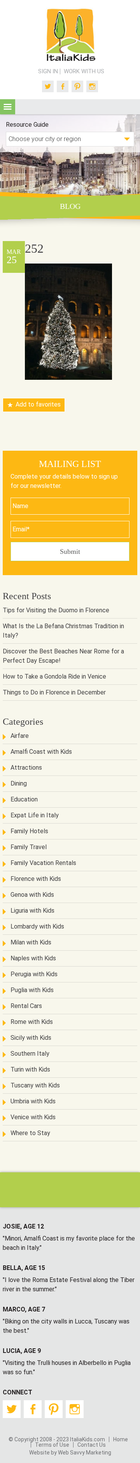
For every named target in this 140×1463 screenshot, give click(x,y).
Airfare (19, 735)
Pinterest (77, 86)
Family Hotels (29, 831)
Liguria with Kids (32, 910)
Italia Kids (70, 35)
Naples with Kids (33, 958)
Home (120, 1439)
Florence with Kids (35, 878)
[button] (7, 106)
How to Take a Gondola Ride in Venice (54, 676)
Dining (18, 783)
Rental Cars (26, 1006)
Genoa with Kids (32, 894)
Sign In (48, 71)
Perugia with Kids (34, 974)
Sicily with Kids (30, 1037)
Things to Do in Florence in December (54, 692)
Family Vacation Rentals (43, 863)
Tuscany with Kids (35, 1085)
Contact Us (91, 1444)
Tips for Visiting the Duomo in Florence (56, 610)
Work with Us (84, 71)
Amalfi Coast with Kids (41, 751)
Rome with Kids (31, 1021)
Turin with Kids (30, 1069)
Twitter (48, 86)
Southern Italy (29, 1053)
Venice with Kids (33, 1117)
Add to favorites (38, 404)
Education (24, 799)
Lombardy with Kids (37, 926)
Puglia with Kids (32, 990)
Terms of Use (52, 1444)
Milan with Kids (30, 942)
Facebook (62, 86)
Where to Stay (30, 1133)
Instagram (92, 86)
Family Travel (28, 847)
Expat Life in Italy (34, 815)
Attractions (26, 767)
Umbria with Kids (33, 1101)
